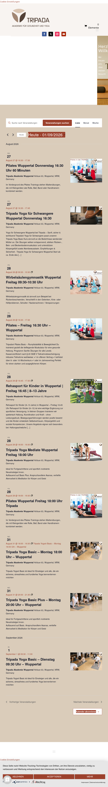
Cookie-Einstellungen (10, 1)
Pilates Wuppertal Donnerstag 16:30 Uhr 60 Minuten (34, 168)
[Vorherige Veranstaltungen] (7, 134)
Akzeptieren (54, 776)
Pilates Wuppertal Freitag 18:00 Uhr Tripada (34, 503)
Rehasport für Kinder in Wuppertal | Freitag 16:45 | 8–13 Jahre (34, 388)
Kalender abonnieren (86, 711)
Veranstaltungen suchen (57, 122)
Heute (21, 134)
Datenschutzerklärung (97, 782)
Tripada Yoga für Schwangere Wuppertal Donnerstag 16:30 (29, 215)
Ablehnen (18, 776)
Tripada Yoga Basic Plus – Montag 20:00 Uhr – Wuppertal (33, 602)
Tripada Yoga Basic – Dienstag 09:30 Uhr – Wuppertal (30, 661)
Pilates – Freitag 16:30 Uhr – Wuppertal (28, 327)
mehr (90, 776)
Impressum (85, 782)
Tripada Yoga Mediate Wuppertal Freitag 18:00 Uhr (32, 452)
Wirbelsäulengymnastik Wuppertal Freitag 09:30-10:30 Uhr (33, 279)
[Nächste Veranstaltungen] (13, 134)
